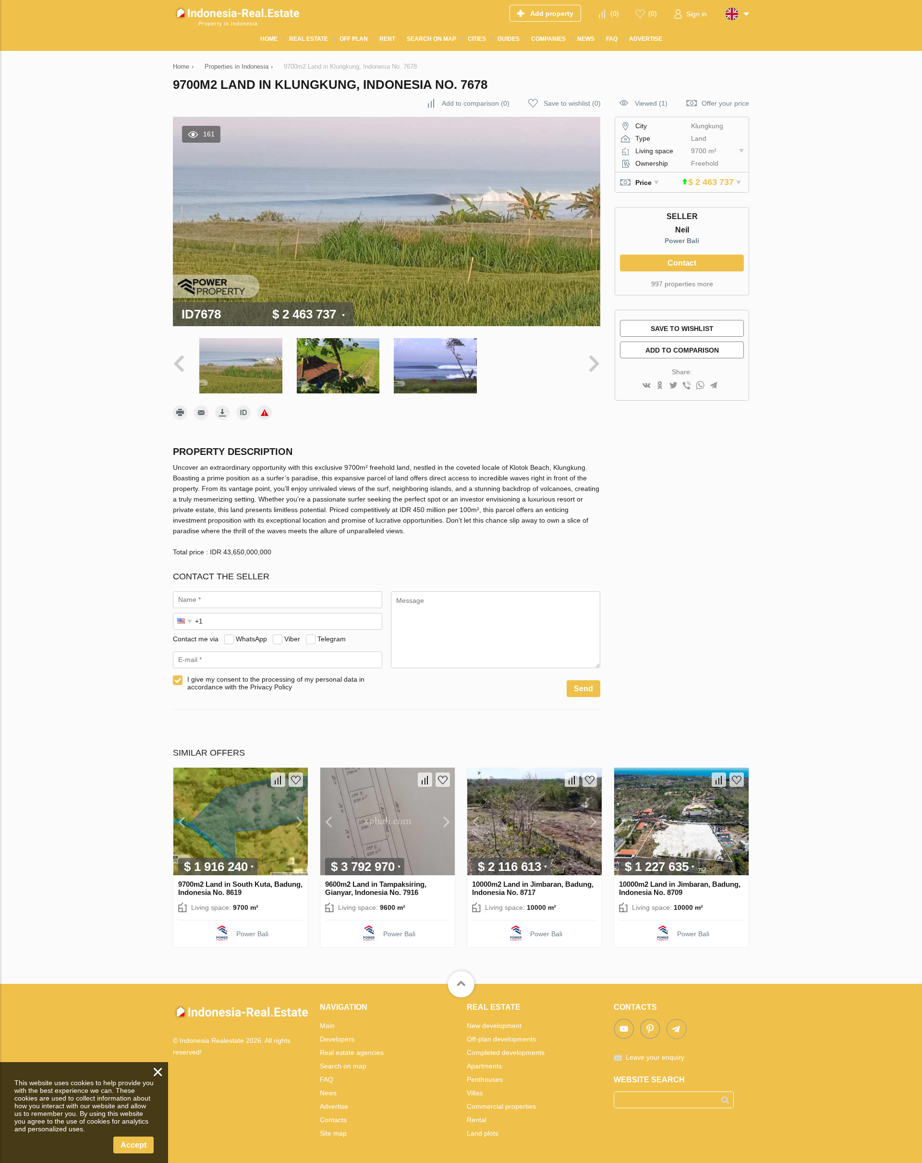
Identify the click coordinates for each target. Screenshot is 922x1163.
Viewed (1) (651, 103)
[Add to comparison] (278, 779)
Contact (681, 263)
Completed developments (506, 1052)
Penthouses (485, 1079)
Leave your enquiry (655, 1057)
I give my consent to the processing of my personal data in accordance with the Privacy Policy (275, 683)
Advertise (334, 1106)
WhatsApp (251, 639)
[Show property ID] (243, 412)
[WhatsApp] (700, 386)
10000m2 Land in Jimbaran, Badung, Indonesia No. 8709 (679, 888)
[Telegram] (713, 386)
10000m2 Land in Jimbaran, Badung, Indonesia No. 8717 (533, 888)
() (614, 13)
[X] (673, 386)
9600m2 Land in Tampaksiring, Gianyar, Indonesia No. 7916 (375, 888)
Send (583, 689)
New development (494, 1025)
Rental (476, 1120)
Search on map (343, 1066)
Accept (133, 1145)
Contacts (333, 1120)
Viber (292, 639)
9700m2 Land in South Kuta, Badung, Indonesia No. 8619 (240, 888)
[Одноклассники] (660, 386)
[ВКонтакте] (646, 386)
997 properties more (682, 284)
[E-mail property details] (201, 412)
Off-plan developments (501, 1039)
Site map (333, 1133)
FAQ (326, 1079)
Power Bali (682, 241)
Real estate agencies (352, 1052)
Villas (475, 1093)
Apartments (484, 1066)
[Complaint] (264, 412)
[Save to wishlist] (296, 779)
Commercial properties (501, 1106)
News (328, 1093)
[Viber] (687, 386)
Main (327, 1025)
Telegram (331, 639)
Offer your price (725, 103)
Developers (337, 1039)
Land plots (482, 1133)
